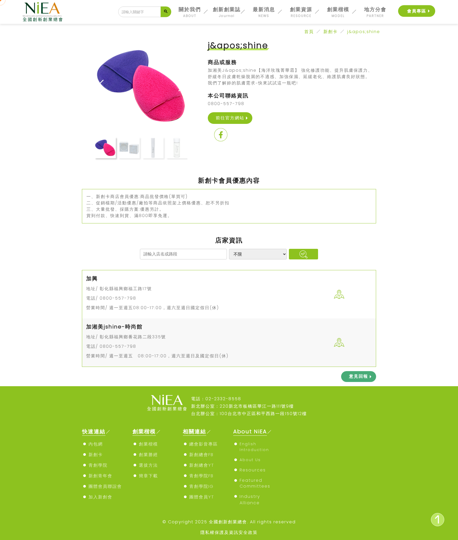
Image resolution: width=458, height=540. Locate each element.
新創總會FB (201, 455)
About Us (250, 459)
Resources (253, 470)
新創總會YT (201, 465)
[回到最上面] (437, 519)
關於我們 (190, 12)
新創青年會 (100, 476)
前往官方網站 (230, 118)
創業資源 (301, 12)
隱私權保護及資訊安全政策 (229, 532)
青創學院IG (201, 486)
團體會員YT (201, 497)
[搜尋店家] (303, 254)
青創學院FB (201, 476)
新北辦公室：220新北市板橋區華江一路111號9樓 (242, 406)
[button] (181, 85)
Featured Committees (255, 483)
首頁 (309, 32)
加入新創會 (100, 497)
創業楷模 (338, 12)
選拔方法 (148, 465)
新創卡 (330, 32)
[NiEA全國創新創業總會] (43, 11)
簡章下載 (148, 476)
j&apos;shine (363, 32)
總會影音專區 (203, 444)
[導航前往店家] (339, 294)
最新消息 (264, 12)
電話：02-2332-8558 (216, 399)
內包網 (96, 444)
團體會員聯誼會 (105, 486)
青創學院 (98, 465)
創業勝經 (148, 455)
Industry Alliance (250, 499)
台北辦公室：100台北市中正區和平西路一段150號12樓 (249, 414)
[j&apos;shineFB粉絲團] (220, 135)
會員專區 (416, 11)
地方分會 (375, 12)
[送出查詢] (166, 12)
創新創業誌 (227, 12)
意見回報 (358, 376)
